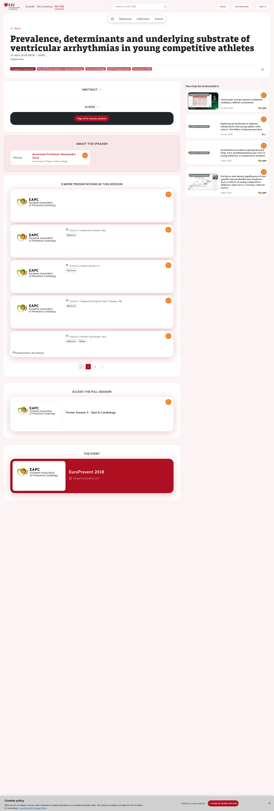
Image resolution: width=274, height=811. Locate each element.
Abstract (71, 235)
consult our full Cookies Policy (33, 808)
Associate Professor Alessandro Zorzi (54, 155)
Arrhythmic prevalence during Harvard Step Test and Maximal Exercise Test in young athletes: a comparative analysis (243, 152)
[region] (137, 803)
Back (18, 28)
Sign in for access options (91, 118)
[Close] (269, 803)
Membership (242, 6)
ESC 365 (59, 6)
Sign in (262, 6)
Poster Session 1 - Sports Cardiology (91, 412)
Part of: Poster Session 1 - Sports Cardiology (60, 69)
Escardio (30, 6)
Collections (143, 18)
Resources (125, 18)
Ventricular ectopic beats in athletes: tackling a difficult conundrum (242, 101)
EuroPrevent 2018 (86, 471)
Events (159, 18)
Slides (82, 341)
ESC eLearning (44, 6)
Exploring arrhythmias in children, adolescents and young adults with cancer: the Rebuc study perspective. (241, 126)
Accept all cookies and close (224, 803)
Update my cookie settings (193, 803)
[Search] (165, 7)
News (223, 6)
